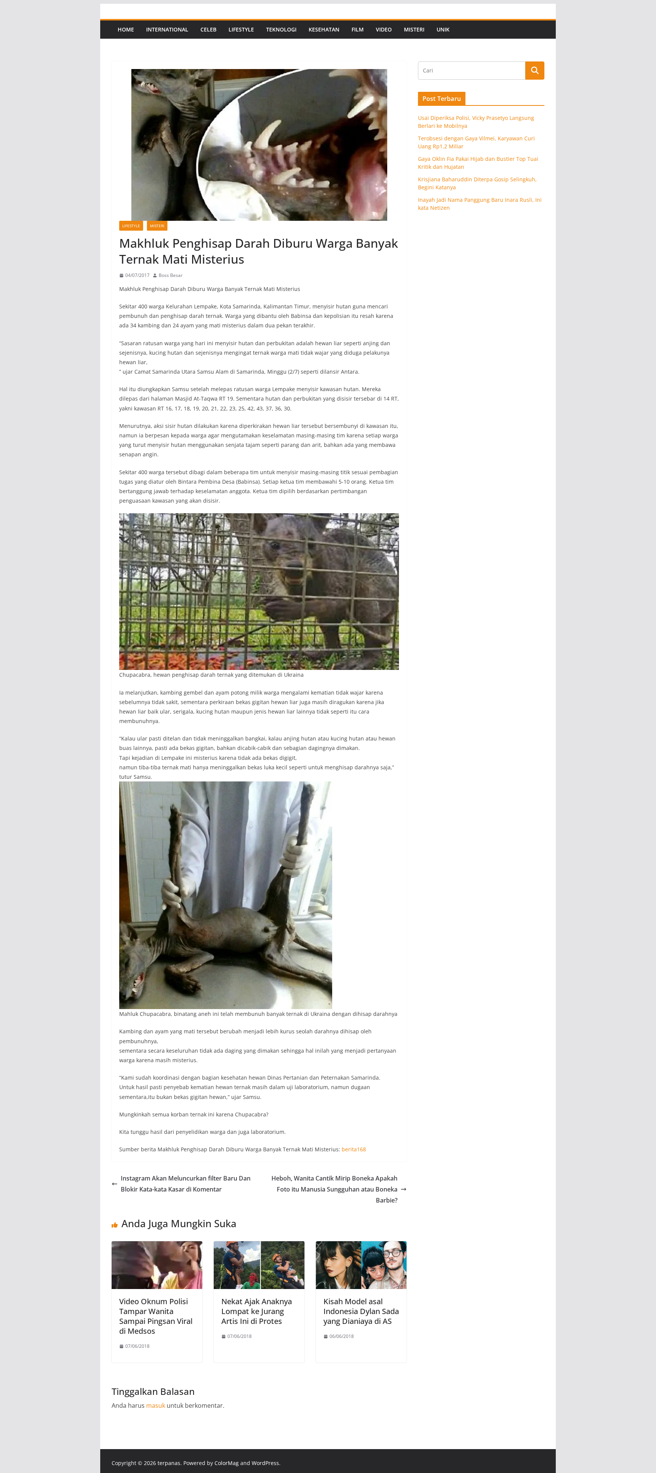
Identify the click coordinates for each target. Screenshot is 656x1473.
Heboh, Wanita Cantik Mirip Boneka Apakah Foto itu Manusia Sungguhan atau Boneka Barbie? (334, 1189)
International (167, 29)
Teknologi (281, 29)
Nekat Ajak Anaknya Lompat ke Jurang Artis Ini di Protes (256, 1311)
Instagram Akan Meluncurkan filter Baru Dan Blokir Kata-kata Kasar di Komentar (186, 1183)
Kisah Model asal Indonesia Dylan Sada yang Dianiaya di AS (361, 1311)
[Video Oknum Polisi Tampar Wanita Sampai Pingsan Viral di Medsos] (157, 1246)
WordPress (265, 1463)
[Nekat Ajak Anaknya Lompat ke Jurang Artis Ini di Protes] (259, 1246)
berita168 (354, 1149)
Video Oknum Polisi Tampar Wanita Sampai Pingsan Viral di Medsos (155, 1316)
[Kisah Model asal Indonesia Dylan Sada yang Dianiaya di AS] (361, 1246)
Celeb (208, 29)
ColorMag (226, 1463)
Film (358, 29)
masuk (155, 1405)
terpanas (169, 1463)
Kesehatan (324, 29)
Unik (443, 29)
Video (384, 29)
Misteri (414, 29)
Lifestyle (241, 29)
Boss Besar (171, 275)
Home (126, 29)
